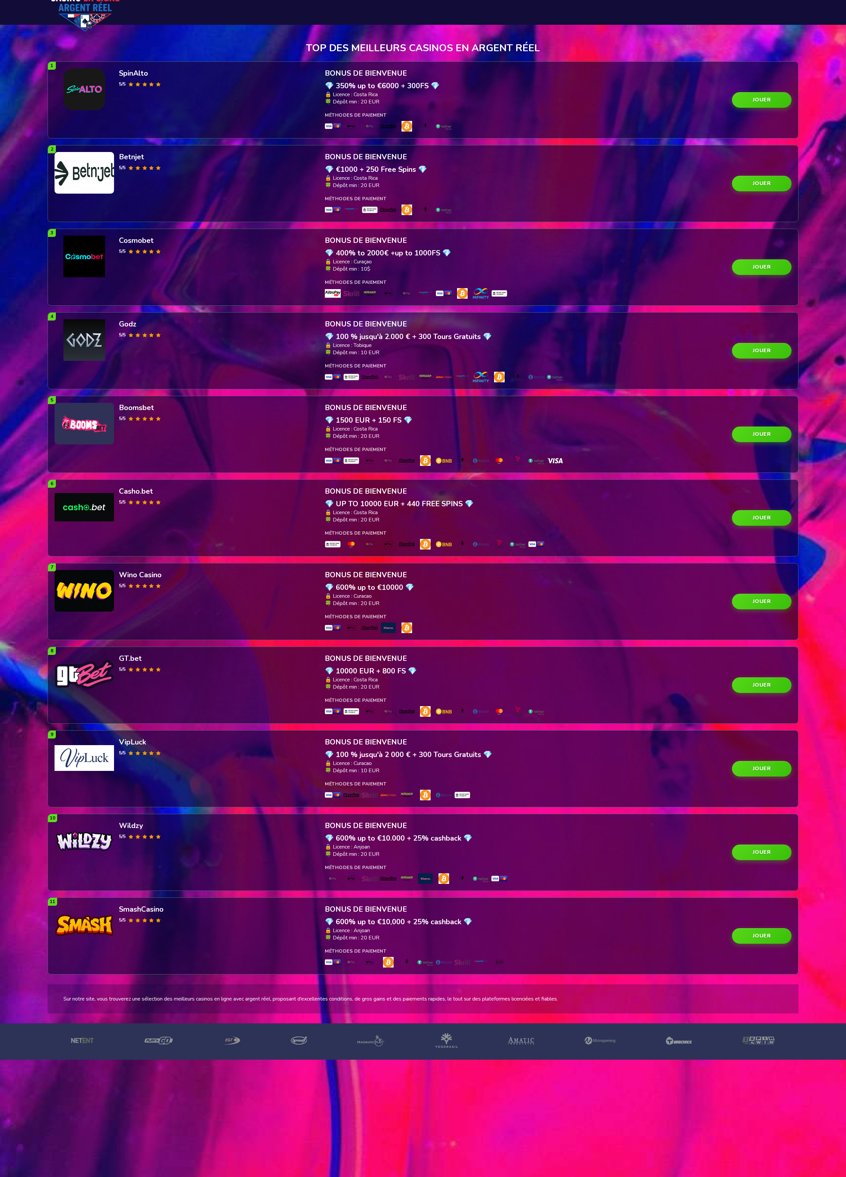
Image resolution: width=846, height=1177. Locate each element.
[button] (761, 100)
